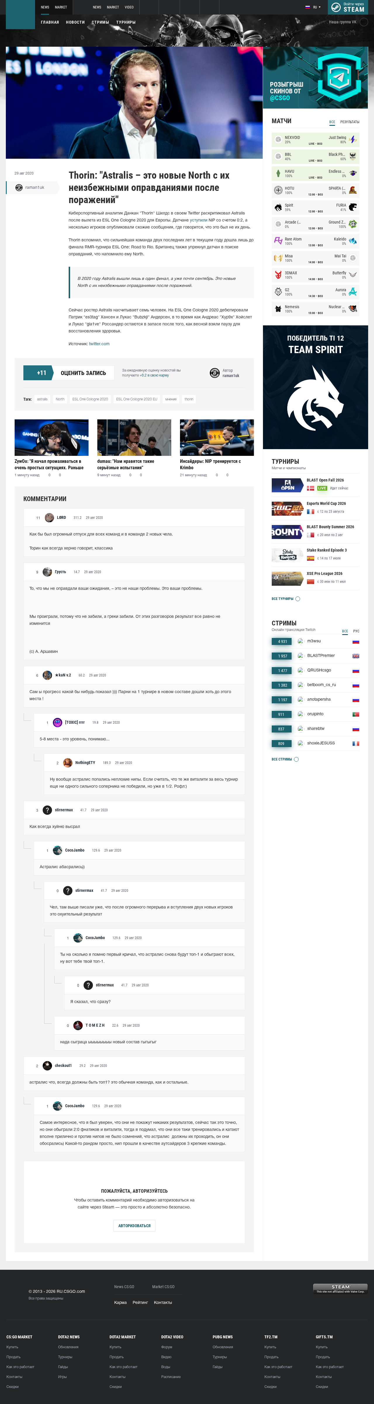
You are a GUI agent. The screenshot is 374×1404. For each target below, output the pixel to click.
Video (129, 7)
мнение (170, 399)
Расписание (171, 1377)
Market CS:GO (163, 1287)
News (45, 7)
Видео (166, 1357)
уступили (198, 220)
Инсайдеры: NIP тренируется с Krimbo (210, 464)
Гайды (63, 1367)
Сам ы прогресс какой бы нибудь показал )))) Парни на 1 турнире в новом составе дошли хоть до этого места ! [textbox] (131, 695)
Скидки (12, 1387)
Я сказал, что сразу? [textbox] (90, 1002)
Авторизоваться (134, 1225)
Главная (50, 22)
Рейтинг (140, 1303)
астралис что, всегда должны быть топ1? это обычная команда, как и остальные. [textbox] (109, 1082)
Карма (120, 1303)
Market (61, 7)
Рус (356, 631)
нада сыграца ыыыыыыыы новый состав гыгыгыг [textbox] (108, 1042)
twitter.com (99, 344)
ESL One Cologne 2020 (90, 399)
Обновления (68, 1347)
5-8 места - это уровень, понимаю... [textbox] (75, 739)
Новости (75, 22)
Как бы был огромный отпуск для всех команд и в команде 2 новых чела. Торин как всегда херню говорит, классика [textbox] (101, 541)
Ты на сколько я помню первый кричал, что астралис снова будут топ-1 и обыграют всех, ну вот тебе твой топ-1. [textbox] (148, 958)
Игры (62, 1377)
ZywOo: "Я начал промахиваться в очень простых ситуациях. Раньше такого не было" (49, 464)
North (60, 399)
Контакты (163, 1303)
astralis (42, 399)
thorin (189, 399)
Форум (166, 1347)
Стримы (100, 22)
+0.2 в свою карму (154, 375)
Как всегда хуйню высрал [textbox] (55, 827)
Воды (165, 1367)
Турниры (126, 22)
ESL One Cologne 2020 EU (136, 399)
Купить (12, 1347)
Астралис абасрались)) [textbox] (62, 867)
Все (332, 122)
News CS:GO (124, 1287)
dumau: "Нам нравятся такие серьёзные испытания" (125, 464)
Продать (13, 1357)
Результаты (349, 122)
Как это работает (20, 1367)
